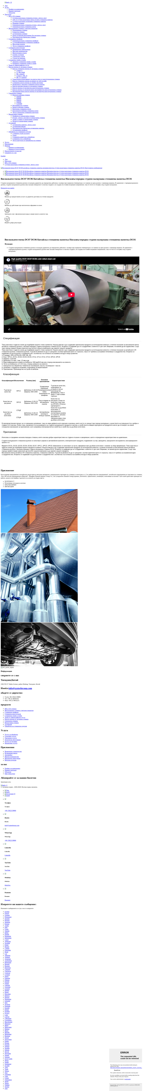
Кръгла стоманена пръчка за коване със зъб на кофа (29, 81)
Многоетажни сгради (19, 53)
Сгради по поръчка (18, 58)
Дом (6, 6)
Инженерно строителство (13, 751)
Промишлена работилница (21, 49)
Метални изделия (10, 760)
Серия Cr (19, 70)
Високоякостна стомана (20, 105)
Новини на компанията (16, 147)
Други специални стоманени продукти (25, 112)
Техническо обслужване (13, 740)
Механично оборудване (12, 758)
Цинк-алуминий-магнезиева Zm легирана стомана (29, 35)
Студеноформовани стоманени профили (25, 42)
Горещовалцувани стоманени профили (25, 41)
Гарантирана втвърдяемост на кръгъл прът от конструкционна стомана (36, 79)
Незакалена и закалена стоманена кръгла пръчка (28, 84)
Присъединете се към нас (13, 151)
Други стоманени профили (21, 46)
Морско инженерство (12, 757)
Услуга (7, 142)
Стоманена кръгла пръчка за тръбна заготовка (27, 83)
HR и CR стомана (14, 16)
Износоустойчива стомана (21, 95)
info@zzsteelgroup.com (20, 688)
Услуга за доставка (11, 741)
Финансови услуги (11, 743)
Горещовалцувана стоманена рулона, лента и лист (29, 25)
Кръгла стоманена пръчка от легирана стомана (27, 69)
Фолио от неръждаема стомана (22, 121)
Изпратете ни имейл (7, 188)
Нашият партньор (14, 11)
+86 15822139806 (10, 810)
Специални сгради (18, 56)
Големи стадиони (18, 55)
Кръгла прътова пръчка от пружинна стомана (27, 86)
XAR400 (19, 104)
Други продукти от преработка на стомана (26, 140)
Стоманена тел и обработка (21, 139)
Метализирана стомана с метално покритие (23, 28)
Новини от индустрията (17, 149)
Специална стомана (15, 93)
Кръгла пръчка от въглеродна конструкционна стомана (30, 88)
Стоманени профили (15, 39)
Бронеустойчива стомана (20, 107)
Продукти (8, 14)
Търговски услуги (11, 738)
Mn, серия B (20, 74)
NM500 (18, 102)
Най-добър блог (10, 774)
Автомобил (8, 755)
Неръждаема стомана (16, 114)
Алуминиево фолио (19, 126)
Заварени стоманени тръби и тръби (24, 62)
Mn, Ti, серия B (21, 77)
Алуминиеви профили (19, 130)
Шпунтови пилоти (18, 44)
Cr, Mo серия (20, 72)
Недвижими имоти (11, 753)
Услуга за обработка (11, 734)
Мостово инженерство (19, 51)
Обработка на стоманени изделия (20, 132)
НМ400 (18, 98)
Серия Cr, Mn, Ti (21, 76)
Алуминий (12, 123)
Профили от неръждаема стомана (23, 116)
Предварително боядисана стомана (24, 37)
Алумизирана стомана (19, 34)
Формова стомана (18, 23)
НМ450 (18, 100)
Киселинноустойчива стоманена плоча (25, 111)
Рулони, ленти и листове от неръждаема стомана (28, 118)
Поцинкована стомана (19, 30)
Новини (7, 146)
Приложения (9, 144)
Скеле (14, 135)
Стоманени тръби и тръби (17, 60)
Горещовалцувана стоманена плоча (24, 27)
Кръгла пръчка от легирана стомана (20, 67)
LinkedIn (7, 855)
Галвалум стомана (18, 32)
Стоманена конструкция (17, 48)
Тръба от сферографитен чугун (19, 65)
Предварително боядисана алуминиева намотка (28, 128)
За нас (7, 7)
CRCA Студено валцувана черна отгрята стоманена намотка (32, 20)
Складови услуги (10, 736)
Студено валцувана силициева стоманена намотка (29, 21)
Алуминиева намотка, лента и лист (24, 125)
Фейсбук (7, 885)
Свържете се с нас (11, 153)
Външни (7, 900)
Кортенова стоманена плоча (21, 109)
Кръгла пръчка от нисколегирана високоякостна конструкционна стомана (36, 90)
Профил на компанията (16, 9)
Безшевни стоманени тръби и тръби (24, 63)
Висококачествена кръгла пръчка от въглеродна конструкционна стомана (36, 91)
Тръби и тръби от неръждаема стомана (25, 119)
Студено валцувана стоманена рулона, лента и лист (29, 18)
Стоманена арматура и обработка (23, 137)
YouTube (7, 870)
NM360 (18, 97)
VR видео (12, 13)
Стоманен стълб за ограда (21, 133)
